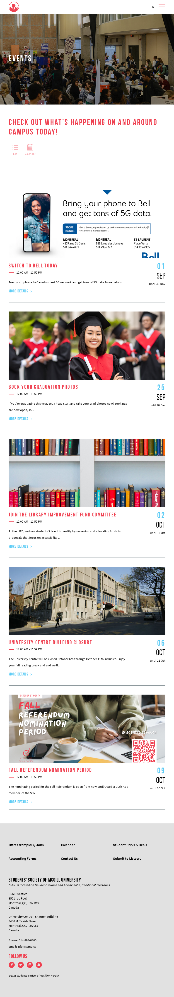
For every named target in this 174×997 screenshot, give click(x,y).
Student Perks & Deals (130, 844)
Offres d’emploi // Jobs (26, 844)
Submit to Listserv (127, 858)
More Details (18, 291)
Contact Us (69, 858)
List (15, 153)
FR (152, 7)
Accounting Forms (22, 858)
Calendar (30, 153)
